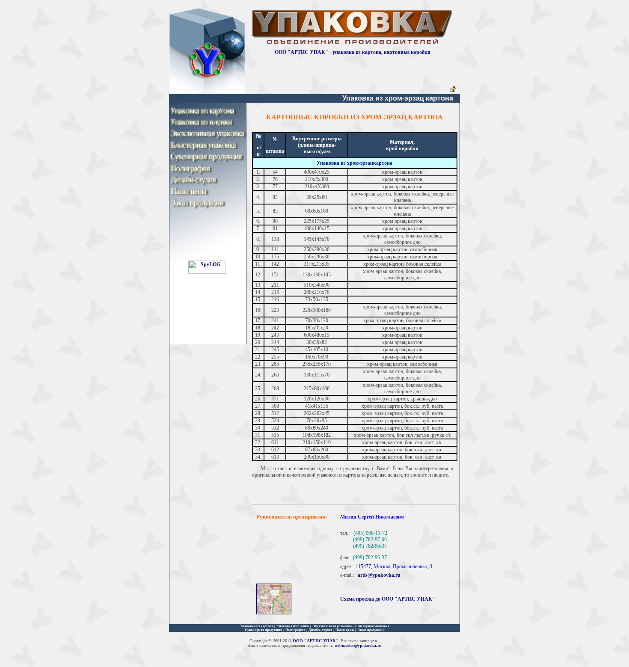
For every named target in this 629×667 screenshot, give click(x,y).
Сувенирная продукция (263, 630)
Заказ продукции (371, 630)
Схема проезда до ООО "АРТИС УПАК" (387, 599)
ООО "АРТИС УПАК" (315, 640)
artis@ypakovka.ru (379, 575)
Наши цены (344, 630)
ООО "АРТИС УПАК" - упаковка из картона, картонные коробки (352, 52)
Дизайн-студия (320, 630)
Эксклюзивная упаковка (332, 626)
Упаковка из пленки (293, 626)
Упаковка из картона (256, 626)
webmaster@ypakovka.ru (358, 645)
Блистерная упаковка (372, 626)
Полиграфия (295, 630)
